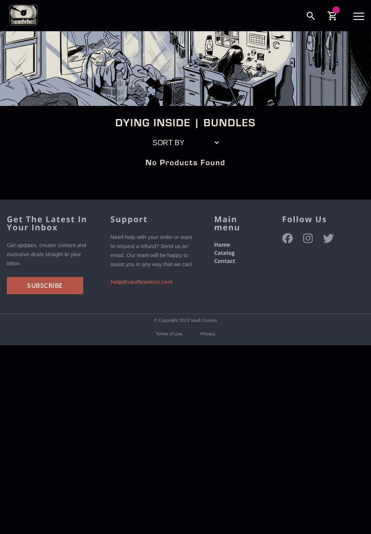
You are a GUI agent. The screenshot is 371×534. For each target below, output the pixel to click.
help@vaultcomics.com (141, 282)
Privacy (207, 334)
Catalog (224, 253)
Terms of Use (169, 334)
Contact (224, 261)
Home (222, 244)
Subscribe (45, 285)
